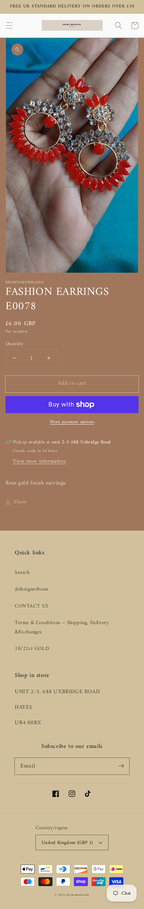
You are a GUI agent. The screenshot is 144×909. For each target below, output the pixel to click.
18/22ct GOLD (32, 648)
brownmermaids (78, 895)
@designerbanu (31, 589)
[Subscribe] (121, 766)
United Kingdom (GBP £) (67, 842)
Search (22, 572)
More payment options (72, 422)
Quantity (14, 344)
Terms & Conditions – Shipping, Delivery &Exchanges (62, 627)
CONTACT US (32, 606)
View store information (39, 461)
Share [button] (20, 502)
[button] (9, 25)
